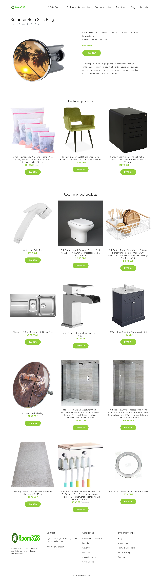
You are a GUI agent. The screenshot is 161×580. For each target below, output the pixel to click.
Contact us (123, 543)
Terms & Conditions (126, 548)
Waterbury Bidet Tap (32, 250)
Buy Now (92, 53)
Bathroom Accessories (78, 7)
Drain (135, 32)
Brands (144, 7)
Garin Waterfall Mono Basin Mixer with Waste (80, 334)
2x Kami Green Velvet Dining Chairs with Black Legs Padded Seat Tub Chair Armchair (80, 158)
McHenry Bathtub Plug (32, 413)
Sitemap (121, 557)
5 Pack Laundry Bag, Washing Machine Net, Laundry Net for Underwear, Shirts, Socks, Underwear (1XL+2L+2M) (33, 159)
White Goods (55, 7)
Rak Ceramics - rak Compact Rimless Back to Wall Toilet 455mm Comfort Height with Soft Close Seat (80, 253)
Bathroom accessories (104, 32)
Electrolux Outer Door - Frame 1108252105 (128, 491)
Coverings (86, 548)
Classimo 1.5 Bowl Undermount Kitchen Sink (33, 332)
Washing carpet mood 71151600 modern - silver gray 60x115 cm (32, 492)
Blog (132, 7)
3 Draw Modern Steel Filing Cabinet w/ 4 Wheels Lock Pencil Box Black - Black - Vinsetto (128, 159)
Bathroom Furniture (123, 32)
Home (13, 24)
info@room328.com (55, 547)
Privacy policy (124, 552)
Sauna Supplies (103, 7)
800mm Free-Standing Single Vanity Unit (128, 332)
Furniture (120, 7)
